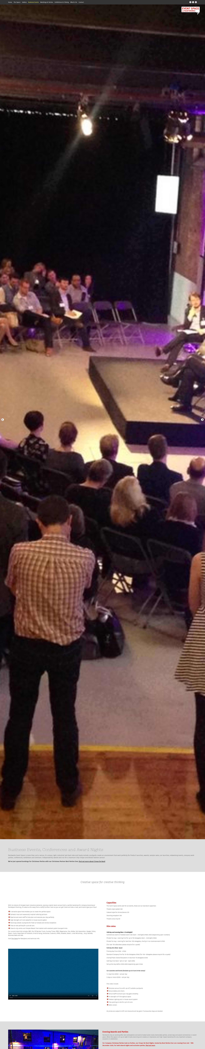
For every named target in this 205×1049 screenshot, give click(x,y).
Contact (81, 2)
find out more (150, 1045)
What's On (73, 2)
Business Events (33, 2)
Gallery (24, 2)
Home (10, 2)
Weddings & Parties (46, 2)
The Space (17, 2)
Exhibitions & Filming (62, 2)
